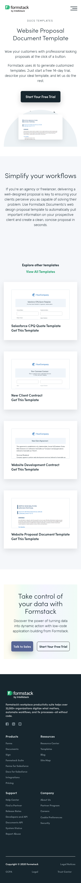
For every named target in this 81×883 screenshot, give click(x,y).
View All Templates (40, 271)
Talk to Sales (22, 646)
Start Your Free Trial (41, 96)
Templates (44, 20)
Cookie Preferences (51, 817)
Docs (31, 20)
